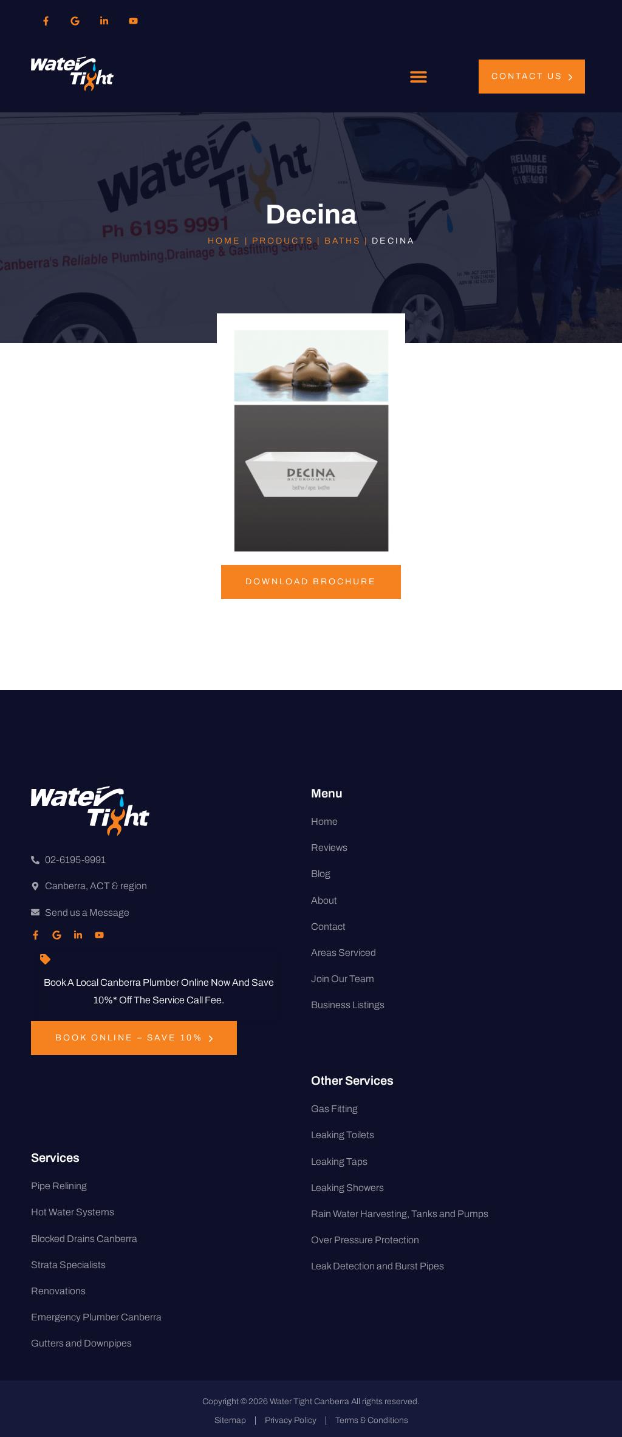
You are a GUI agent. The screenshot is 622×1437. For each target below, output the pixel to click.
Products (282, 240)
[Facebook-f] (45, 20)
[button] (418, 76)
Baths (342, 240)
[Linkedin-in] (103, 20)
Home (224, 240)
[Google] (74, 20)
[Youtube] (133, 20)
